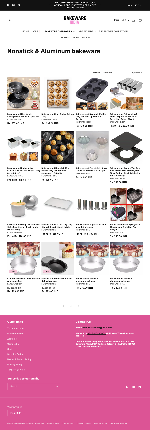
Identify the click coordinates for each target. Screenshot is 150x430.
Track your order (15, 328)
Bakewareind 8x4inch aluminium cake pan (87, 279)
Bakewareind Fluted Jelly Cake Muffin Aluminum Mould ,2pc (91, 169)
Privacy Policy (14, 364)
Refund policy (53, 423)
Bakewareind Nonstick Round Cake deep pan (56, 279)
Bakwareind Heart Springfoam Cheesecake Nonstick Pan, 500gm (125, 227)
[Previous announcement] (49, 5)
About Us (12, 339)
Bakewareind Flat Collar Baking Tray (57, 115)
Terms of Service (16, 370)
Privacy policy (68, 423)
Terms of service (84, 423)
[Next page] (87, 306)
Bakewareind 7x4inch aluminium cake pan (121, 279)
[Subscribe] (56, 386)
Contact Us (13, 344)
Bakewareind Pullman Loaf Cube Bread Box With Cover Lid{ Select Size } (23, 170)
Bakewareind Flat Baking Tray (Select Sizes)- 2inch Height (56, 225)
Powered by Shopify (35, 423)
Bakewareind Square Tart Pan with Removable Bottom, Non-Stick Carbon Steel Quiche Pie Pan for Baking (125, 172)
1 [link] (63, 306)
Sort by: (96, 72)
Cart (9, 349)
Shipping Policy (15, 354)
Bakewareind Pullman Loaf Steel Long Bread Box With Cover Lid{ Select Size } (123, 116)
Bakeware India (20, 423)
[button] (10, 20)
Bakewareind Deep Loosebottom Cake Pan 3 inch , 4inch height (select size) (23, 227)
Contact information (118, 423)
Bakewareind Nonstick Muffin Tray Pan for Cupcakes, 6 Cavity (91, 116)
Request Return (15, 333)
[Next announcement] (101, 5)
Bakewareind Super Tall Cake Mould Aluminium (91, 225)
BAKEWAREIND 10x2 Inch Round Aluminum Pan (23, 279)
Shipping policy (100, 423)
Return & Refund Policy (19, 359)
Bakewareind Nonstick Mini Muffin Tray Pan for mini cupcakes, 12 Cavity (55, 170)
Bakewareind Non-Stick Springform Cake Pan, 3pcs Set (23, 115)
